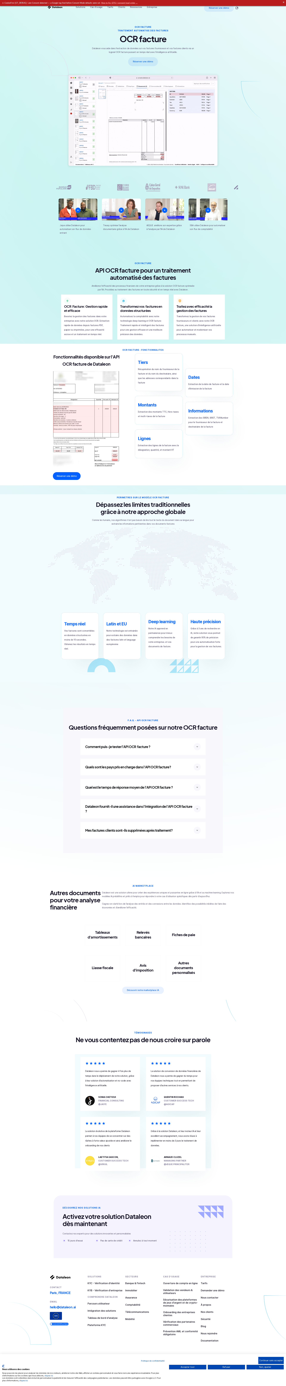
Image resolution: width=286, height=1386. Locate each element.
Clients (121, 7)
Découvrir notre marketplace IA (143, 990)
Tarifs (110, 7)
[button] (80, 7)
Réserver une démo (219, 8)
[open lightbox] (78, 210)
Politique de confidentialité (153, 1361)
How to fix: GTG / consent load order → (119, 3)
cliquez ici (48, 1375)
